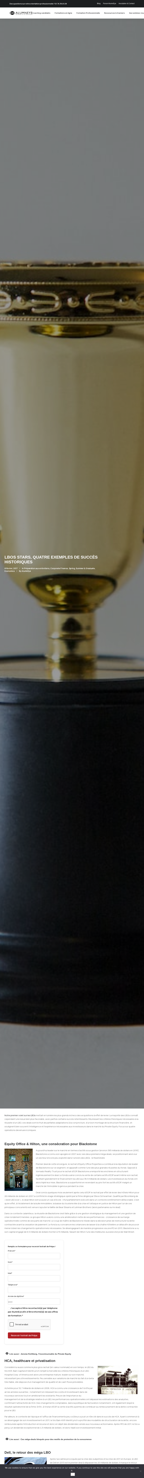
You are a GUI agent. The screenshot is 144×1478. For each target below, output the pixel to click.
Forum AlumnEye (109, 4)
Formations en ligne (63, 13)
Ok (73, 1474)
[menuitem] (99, 3)
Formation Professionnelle (88, 13)
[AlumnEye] (21, 13)
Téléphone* (13, 1284)
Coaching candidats (41, 13)
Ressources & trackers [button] (114, 13)
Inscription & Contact (126, 4)
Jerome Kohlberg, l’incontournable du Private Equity (46, 1354)
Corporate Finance (59, 568)
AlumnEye (26, 571)
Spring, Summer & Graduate (82, 568)
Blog (99, 4)
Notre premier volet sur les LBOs (20, 1115)
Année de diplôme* (16, 1296)
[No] (140, 1471)
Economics (9, 571)
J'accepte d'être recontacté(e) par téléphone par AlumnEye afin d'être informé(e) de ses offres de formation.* (33, 1312)
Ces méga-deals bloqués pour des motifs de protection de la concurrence (56, 1439)
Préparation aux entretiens (37, 568)
